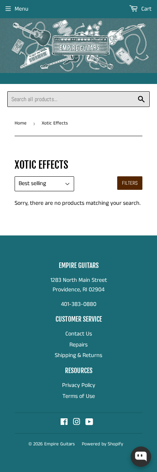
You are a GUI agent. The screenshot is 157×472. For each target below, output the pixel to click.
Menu (21, 9)
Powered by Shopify (102, 444)
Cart (146, 9)
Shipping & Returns (78, 355)
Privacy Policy (78, 385)
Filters (130, 183)
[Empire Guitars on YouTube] (89, 423)
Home (21, 123)
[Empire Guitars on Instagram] (76, 423)
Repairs (78, 345)
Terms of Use (78, 396)
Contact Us (78, 334)
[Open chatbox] (141, 456)
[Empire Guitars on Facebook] (64, 423)
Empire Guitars (59, 444)
